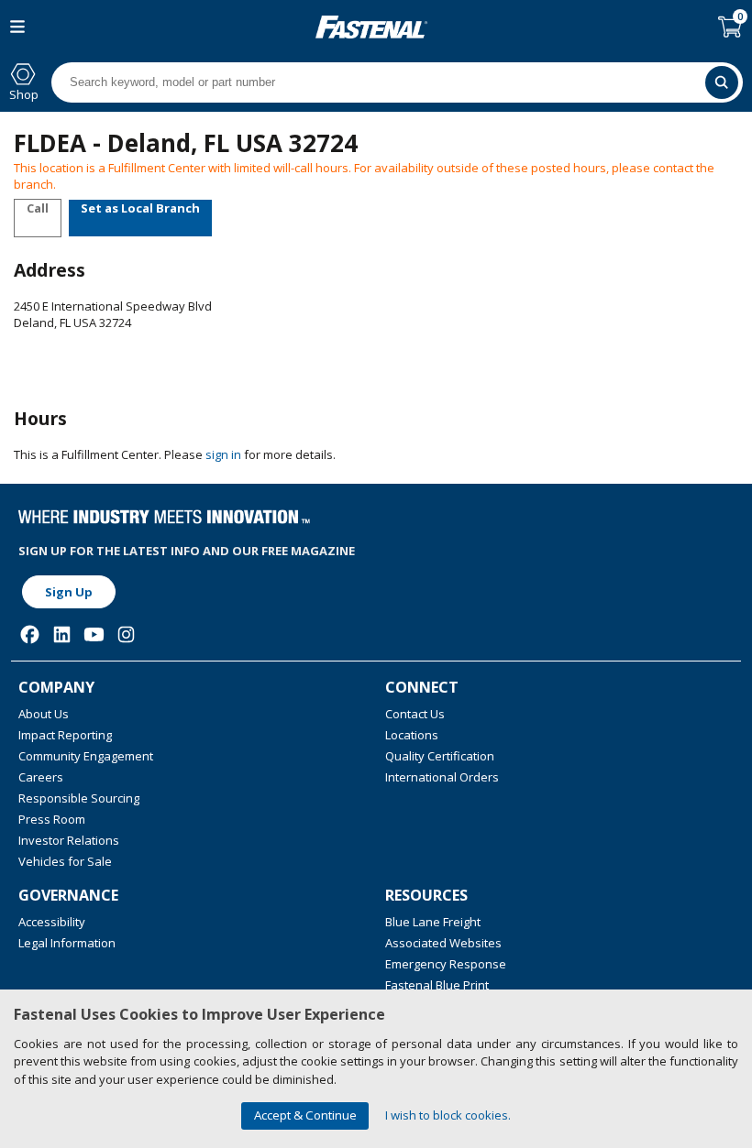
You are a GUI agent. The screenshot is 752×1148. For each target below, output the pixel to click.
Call (38, 208)
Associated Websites (443, 943)
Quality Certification (439, 756)
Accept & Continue (305, 1115)
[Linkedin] (61, 634)
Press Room (51, 819)
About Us (43, 713)
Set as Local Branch (140, 208)
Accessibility (51, 921)
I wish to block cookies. (448, 1115)
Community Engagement (85, 756)
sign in (223, 454)
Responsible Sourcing (78, 798)
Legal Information (67, 943)
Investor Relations (68, 840)
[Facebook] (29, 634)
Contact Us (415, 713)
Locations (411, 735)
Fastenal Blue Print (437, 985)
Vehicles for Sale (65, 861)
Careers (40, 777)
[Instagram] (126, 634)
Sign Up (69, 592)
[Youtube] (94, 634)
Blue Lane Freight (433, 921)
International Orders (442, 777)
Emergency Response (445, 964)
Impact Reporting (65, 735)
